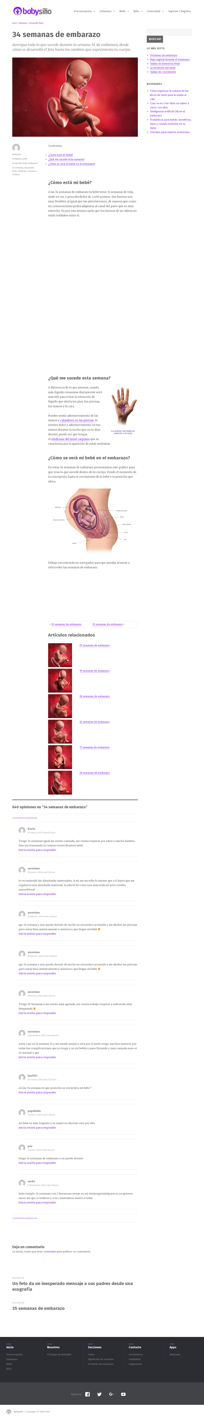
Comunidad (153, 11)
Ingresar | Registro (179, 11)
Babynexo (175, 1354)
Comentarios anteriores (24, 818)
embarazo (22, 171)
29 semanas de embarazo (95, 645)
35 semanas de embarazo (107, 624)
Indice (91, 1354)
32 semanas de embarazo (94, 721)
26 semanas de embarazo (95, 696)
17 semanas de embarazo (94, 747)
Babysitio (16, 154)
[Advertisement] (73, 271)
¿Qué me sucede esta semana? (66, 159)
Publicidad (134, 1359)
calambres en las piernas (77, 420)
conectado (50, 1251)
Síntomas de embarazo (101, 1364)
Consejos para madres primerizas (170, 132)
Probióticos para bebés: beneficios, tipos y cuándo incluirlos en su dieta (170, 124)
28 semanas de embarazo (95, 772)
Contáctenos (136, 1354)
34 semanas (17, 168)
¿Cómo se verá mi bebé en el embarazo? (71, 163)
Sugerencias (135, 1364)
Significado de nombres (101, 1359)
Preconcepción (83, 11)
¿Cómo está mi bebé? (60, 154)
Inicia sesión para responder (37, 849)
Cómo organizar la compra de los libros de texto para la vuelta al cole (169, 95)
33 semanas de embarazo (66, 624)
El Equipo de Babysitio (59, 1354)
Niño (136, 11)
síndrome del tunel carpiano (70, 439)
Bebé (122, 11)
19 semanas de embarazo (94, 670)
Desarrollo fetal (19, 163)
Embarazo (105, 11)
